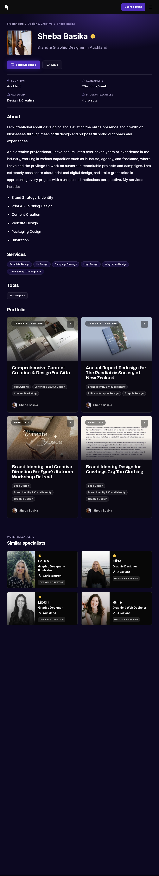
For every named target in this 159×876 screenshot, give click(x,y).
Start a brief (133, 7)
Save (54, 64)
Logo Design (90, 264)
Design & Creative (40, 23)
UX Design (42, 264)
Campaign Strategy (66, 264)
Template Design (19, 264)
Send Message (26, 64)
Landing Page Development (25, 271)
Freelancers (15, 23)
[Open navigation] (150, 7)
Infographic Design (115, 264)
